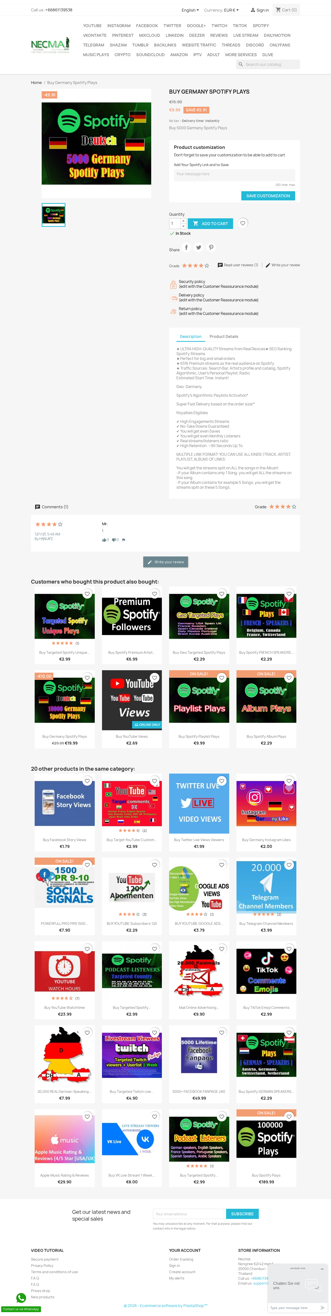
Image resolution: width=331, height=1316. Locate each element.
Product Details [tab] (224, 336)
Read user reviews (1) (241, 265)
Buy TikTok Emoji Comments (266, 1007)
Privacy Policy (42, 1265)
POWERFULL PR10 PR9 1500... (64, 923)
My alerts (176, 1278)
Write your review (285, 265)
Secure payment (45, 1259)
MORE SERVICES (241, 54)
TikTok (240, 25)
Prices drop (40, 1290)
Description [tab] (191, 336)
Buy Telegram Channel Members (266, 923)
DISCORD (255, 45)
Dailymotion (277, 35)
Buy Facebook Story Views (64, 839)
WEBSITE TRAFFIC (199, 45)
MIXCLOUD (149, 35)
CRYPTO (123, 54)
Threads (231, 45)
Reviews (219, 35)
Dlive (267, 54)
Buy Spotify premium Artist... (132, 652)
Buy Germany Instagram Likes (266, 839)
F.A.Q (35, 1278)
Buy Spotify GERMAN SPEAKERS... (266, 1091)
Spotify (261, 25)
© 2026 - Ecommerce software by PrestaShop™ (165, 1305)
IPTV (197, 54)
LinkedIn (175, 35)
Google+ (196, 25)
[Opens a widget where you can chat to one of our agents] (297, 1288)
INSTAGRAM (119, 25)
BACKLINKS (165, 45)
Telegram (93, 45)
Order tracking (181, 1259)
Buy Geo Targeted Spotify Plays (199, 652)
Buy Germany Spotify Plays (64, 736)
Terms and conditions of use (54, 1272)
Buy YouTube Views (132, 736)
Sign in (174, 1265)
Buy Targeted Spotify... (132, 1007)
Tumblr (140, 45)
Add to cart (210, 223)
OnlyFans (280, 45)
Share (186, 251)
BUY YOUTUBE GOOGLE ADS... (199, 923)
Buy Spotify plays (266, 1175)
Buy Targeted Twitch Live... (132, 1091)
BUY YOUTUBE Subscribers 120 (132, 923)
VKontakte (95, 35)
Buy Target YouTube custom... (132, 839)
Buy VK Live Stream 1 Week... (132, 1175)
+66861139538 (58, 10)
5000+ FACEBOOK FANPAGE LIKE (199, 1091)
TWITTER (172, 25)
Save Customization (268, 195)
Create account (182, 1272)
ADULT (213, 54)
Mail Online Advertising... (199, 1007)
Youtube (92, 25)
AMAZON (179, 54)
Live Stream (245, 35)
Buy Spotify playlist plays (199, 736)
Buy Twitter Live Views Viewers (199, 839)
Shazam (118, 45)
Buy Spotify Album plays (266, 736)
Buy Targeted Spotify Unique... (64, 652)
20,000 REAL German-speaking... (65, 1091)
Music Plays (96, 54)
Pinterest (123, 35)
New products (43, 1297)
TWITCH (219, 25)
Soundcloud (150, 54)
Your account (185, 1250)
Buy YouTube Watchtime (64, 1007)
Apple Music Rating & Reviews (64, 1175)
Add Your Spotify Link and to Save (201, 164)
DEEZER (197, 35)
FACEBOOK (147, 25)
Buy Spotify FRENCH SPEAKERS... (266, 652)
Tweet (199, 251)
